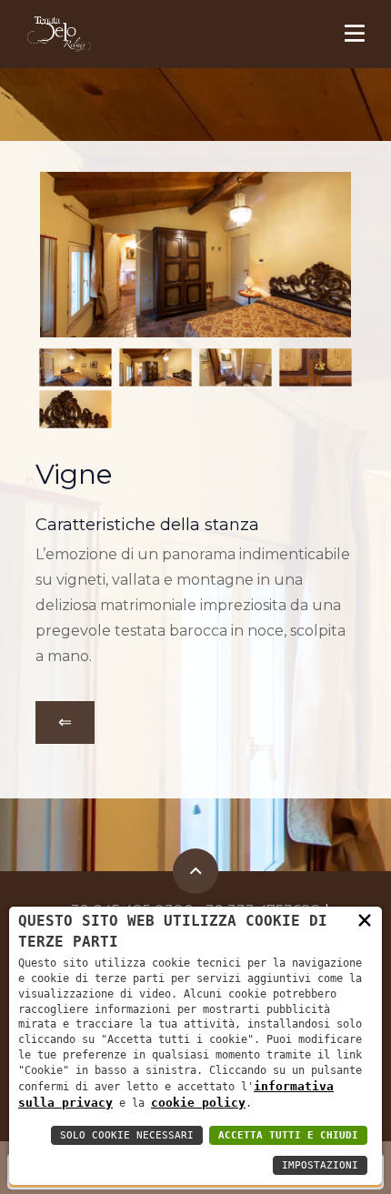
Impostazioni (320, 1165)
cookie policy (198, 1102)
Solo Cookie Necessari (127, 1135)
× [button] (364, 919)
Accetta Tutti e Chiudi (288, 1135)
